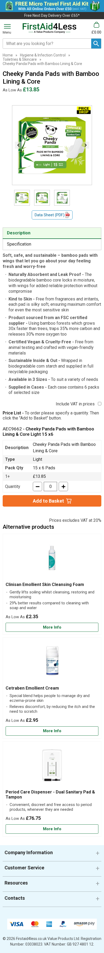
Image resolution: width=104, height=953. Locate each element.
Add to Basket (48, 501)
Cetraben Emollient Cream (32, 688)
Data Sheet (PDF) (50, 215)
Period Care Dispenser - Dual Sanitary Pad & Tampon (50, 794)
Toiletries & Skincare (20, 59)
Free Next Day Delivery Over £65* (52, 15)
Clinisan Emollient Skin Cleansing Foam (45, 584)
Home (8, 55)
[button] (52, 854)
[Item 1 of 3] (52, 145)
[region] (52, 559)
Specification (19, 244)
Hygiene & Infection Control (43, 55)
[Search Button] (96, 43)
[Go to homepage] (49, 28)
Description (18, 232)
